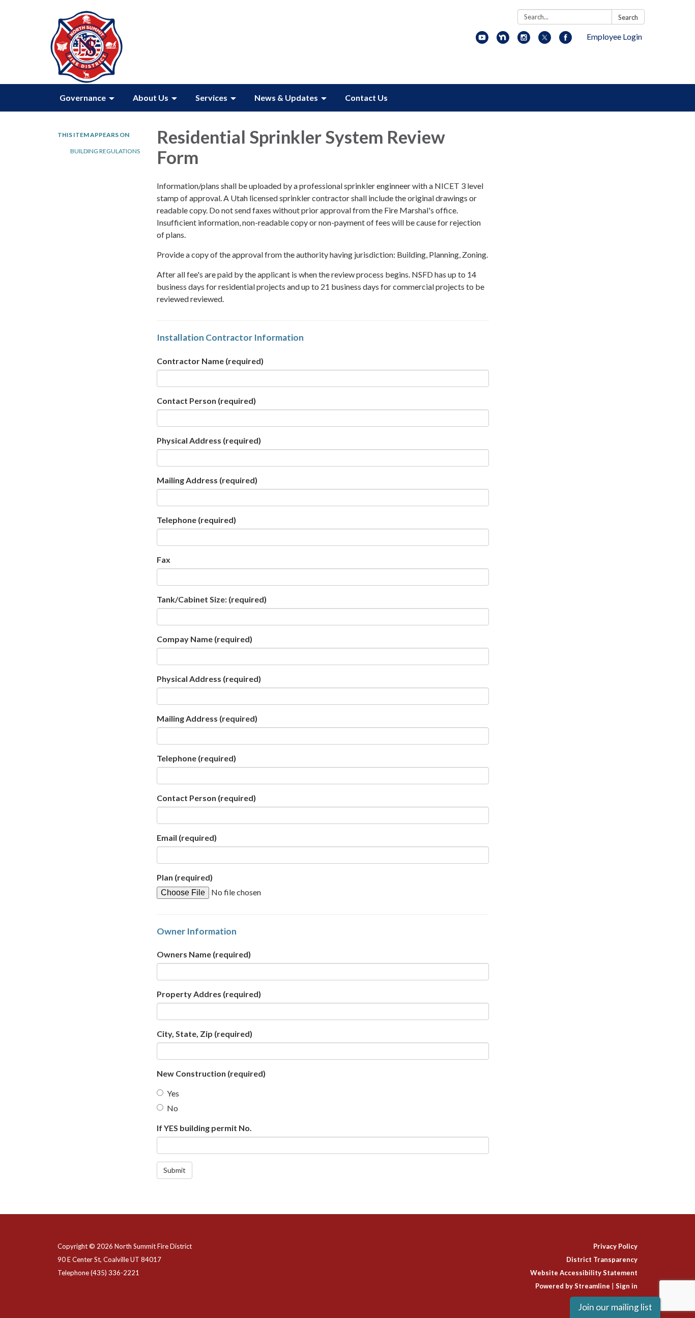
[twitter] (544, 40)
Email (187, 837)
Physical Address (209, 440)
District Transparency (602, 1259)
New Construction (211, 1073)
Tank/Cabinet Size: (212, 599)
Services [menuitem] (211, 97)
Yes (173, 1093)
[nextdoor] (503, 40)
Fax (163, 559)
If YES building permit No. (204, 1128)
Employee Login (614, 36)
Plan (185, 877)
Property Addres (209, 994)
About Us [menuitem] (150, 97)
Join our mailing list (615, 1307)
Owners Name (204, 954)
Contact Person (206, 400)
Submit (174, 1170)
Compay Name (204, 639)
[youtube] (482, 40)
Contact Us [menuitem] (366, 97)
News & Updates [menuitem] (286, 97)
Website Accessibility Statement (584, 1273)
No (172, 1108)
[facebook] (565, 40)
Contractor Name (210, 361)
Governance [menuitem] (83, 97)
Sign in (627, 1286)
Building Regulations (105, 151)
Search (628, 17)
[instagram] (523, 40)
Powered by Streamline (572, 1286)
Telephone (196, 520)
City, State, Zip (204, 1033)
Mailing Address (207, 480)
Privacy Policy (615, 1246)
